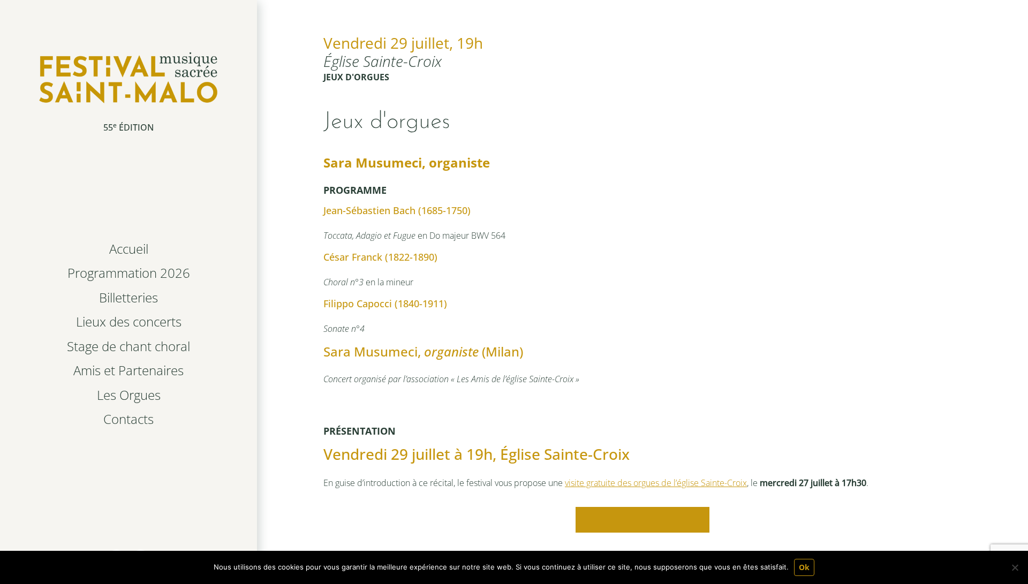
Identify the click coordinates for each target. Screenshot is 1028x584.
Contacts (128, 419)
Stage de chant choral (128, 346)
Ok (804, 567)
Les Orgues (129, 395)
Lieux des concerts (129, 321)
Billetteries (128, 297)
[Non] (1014, 567)
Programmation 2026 (128, 273)
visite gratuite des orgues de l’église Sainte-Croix (656, 483)
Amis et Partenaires (128, 370)
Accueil (128, 248)
